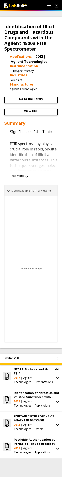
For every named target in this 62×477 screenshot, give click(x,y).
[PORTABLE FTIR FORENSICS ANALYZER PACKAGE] (7, 423)
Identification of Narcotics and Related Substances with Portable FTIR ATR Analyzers (36, 395)
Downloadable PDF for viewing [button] (31, 191)
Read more (17, 176)
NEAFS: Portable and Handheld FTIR (36, 371)
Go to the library (31, 99)
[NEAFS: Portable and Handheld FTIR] (7, 376)
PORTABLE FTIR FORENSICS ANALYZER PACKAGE (34, 418)
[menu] (49, 5)
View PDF (31, 111)
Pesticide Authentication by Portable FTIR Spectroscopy (34, 441)
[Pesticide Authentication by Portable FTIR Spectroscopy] (7, 446)
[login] (56, 5)
